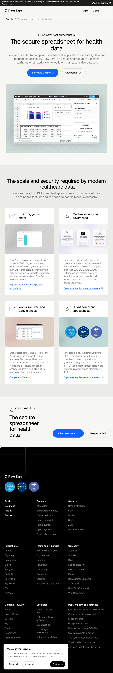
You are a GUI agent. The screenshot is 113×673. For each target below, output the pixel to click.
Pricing (8, 510)
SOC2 (71, 520)
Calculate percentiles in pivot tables (86, 609)
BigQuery (9, 555)
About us (72, 550)
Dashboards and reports (44, 611)
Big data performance (47, 510)
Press (71, 574)
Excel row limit (75, 618)
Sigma (8, 623)
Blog (70, 560)
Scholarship (74, 583)
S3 (6, 588)
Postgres (9, 569)
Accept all (29, 664)
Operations (42, 574)
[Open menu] (106, 11)
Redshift (9, 574)
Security (9, 19)
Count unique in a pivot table (82, 614)
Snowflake (10, 578)
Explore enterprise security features (82, 288)
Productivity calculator (47, 583)
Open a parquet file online (81, 632)
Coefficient (10, 632)
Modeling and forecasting (43, 631)
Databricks (10, 560)
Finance (40, 560)
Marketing (41, 569)
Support (9, 515)
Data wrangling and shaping (46, 619)
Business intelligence (47, 550)
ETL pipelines (43, 624)
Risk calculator (75, 529)
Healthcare (42, 564)
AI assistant (42, 506)
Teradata (9, 593)
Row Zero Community (79, 588)
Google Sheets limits (78, 623)
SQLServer (10, 583)
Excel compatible (45, 520)
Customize (58, 664)
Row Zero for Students (79, 578)
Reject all (13, 664)
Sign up (96, 10)
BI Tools (9, 618)
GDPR (71, 510)
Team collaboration (46, 534)
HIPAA (71, 515)
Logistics (40, 578)
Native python (43, 524)
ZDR (70, 524)
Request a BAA (73, 72)
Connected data (44, 515)
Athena (8, 550)
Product (9, 501)
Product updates (76, 569)
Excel (7, 609)
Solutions (10, 506)
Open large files (44, 529)
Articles (72, 555)
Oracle (8, 564)
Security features (76, 506)
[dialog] (36, 656)
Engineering (42, 555)
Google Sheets (12, 614)
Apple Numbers (12, 637)
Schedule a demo (41, 72)
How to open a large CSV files (83, 628)
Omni (7, 628)
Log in (85, 11)
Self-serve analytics (46, 637)
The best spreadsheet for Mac (83, 637)
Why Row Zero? (76, 593)
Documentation (76, 564)
